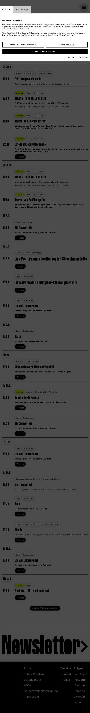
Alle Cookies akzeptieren (45, 51)
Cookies (6, 9)
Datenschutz (83, 57)
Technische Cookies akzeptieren (23, 45)
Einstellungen (22, 9)
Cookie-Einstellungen (67, 45)
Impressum (72, 57)
